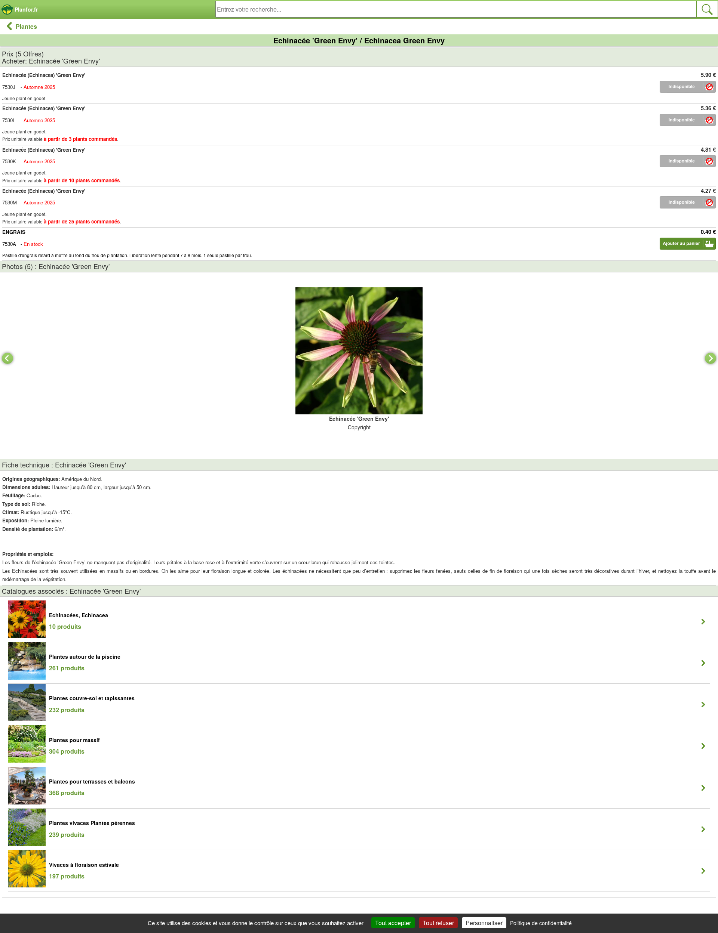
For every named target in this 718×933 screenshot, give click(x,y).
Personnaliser (484, 922)
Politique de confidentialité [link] (541, 923)
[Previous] (7, 358)
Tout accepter (393, 922)
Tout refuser (438, 922)
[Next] (710, 358)
